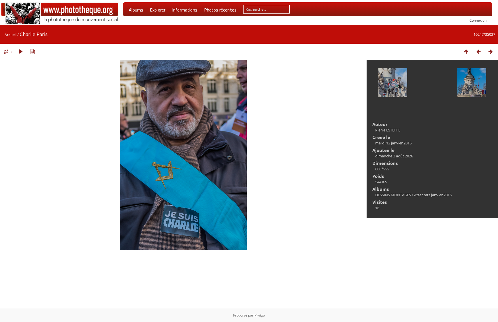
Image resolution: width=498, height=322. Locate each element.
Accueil (10, 34)
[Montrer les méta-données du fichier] (33, 51)
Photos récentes (220, 9)
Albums (136, 9)
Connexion (477, 20)
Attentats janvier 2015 (433, 194)
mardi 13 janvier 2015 (393, 143)
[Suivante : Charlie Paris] (490, 51)
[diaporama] (20, 51)
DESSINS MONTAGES (393, 194)
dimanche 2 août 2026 (394, 156)
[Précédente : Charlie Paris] (478, 51)
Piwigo (259, 315)
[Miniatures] (466, 51)
